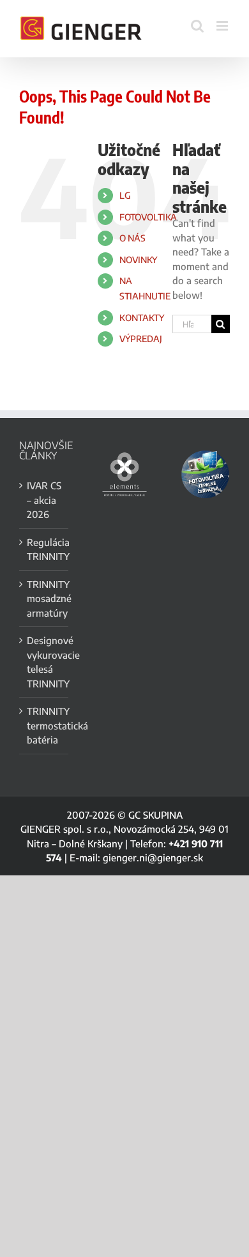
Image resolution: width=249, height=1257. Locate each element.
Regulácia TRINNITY (44, 549)
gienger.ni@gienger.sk (153, 857)
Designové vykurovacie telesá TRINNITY (44, 662)
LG (125, 195)
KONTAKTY (141, 317)
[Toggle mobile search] (197, 25)
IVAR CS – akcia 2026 (44, 500)
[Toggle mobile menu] (223, 25)
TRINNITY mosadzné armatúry (44, 598)
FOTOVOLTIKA (148, 217)
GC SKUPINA (155, 815)
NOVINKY (138, 259)
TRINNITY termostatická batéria (44, 725)
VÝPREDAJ (140, 338)
